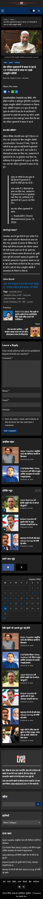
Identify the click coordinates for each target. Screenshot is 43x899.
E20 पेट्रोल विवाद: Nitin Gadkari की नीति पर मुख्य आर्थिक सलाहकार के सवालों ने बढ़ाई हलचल (30, 472)
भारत (9, 881)
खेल (30, 881)
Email (5, 400)
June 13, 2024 (16, 78)
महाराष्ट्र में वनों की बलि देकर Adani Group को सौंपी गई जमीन (30, 541)
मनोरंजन (36, 881)
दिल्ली (25, 881)
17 (5, 603)
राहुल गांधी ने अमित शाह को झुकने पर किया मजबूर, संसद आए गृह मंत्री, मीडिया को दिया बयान (30, 733)
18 (11, 603)
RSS (24, 302)
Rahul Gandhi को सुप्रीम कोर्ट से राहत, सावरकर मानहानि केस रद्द (28, 522)
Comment (7, 358)
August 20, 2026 (27, 459)
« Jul (4, 617)
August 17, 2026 (27, 508)
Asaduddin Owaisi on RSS (12, 295)
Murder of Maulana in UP (12, 302)
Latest (11, 62)
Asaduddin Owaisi (15, 292)
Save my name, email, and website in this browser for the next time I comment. (22, 422)
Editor (7, 78)
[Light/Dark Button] (32, 10)
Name (5, 391)
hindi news (26, 295)
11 (11, 598)
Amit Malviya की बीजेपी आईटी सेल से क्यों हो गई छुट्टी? (29, 503)
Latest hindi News (10, 298)
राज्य (19, 881)
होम (4, 881)
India (5, 62)
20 (21, 603)
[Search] (39, 10)
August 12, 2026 (27, 546)
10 (5, 598)
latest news (21, 298)
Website (6, 409)
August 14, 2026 (27, 527)
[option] (21, 505)
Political (17, 62)
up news (30, 302)
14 (27, 598)
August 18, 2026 (27, 479)
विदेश (14, 881)
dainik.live (22, 896)
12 (16, 598)
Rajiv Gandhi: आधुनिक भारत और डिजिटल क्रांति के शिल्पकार (30, 454)
